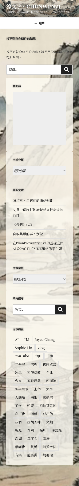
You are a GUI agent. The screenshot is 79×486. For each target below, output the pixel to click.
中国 (38, 356)
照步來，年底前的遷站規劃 (33, 200)
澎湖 (18, 438)
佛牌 (34, 364)
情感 (34, 413)
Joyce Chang (45, 339)
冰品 (18, 372)
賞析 (34, 446)
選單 (42, 23)
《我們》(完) (22, 224)
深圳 (42, 430)
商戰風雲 (34, 380)
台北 (49, 372)
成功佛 (48, 413)
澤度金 (32, 438)
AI (17, 339)
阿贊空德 (49, 446)
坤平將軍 (21, 389)
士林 (37, 389)
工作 (18, 405)
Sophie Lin (23, 347)
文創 (49, 422)
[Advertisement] (39, 118)
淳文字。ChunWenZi (33, 6)
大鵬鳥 (20, 397)
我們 (18, 422)
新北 (18, 430)
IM (26, 339)
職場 (46, 438)
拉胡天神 (34, 422)
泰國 (30, 430)
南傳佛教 (34, 372)
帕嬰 (30, 405)
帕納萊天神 (47, 405)
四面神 (51, 380)
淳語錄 (57, 430)
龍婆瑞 (48, 455)
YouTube (22, 356)
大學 (49, 389)
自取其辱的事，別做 (28, 233)
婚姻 (34, 397)
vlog (41, 347)
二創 (50, 356)
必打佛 (20, 413)
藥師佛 (20, 446)
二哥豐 (20, 364)
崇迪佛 (48, 397)
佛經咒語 (49, 364)
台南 (18, 380)
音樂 (18, 455)
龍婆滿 (32, 455)
